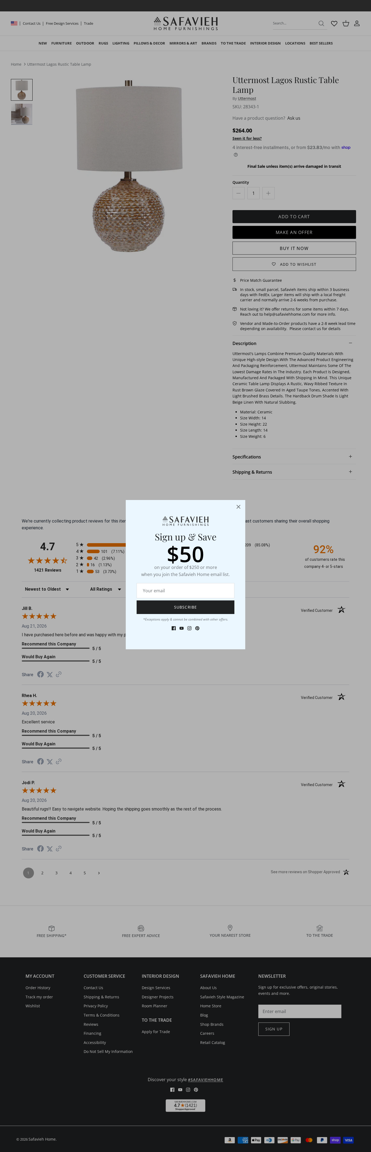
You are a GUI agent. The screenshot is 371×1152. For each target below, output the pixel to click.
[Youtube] (182, 628)
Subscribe (185, 607)
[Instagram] (189, 628)
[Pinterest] (197, 628)
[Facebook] (174, 628)
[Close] (238, 507)
